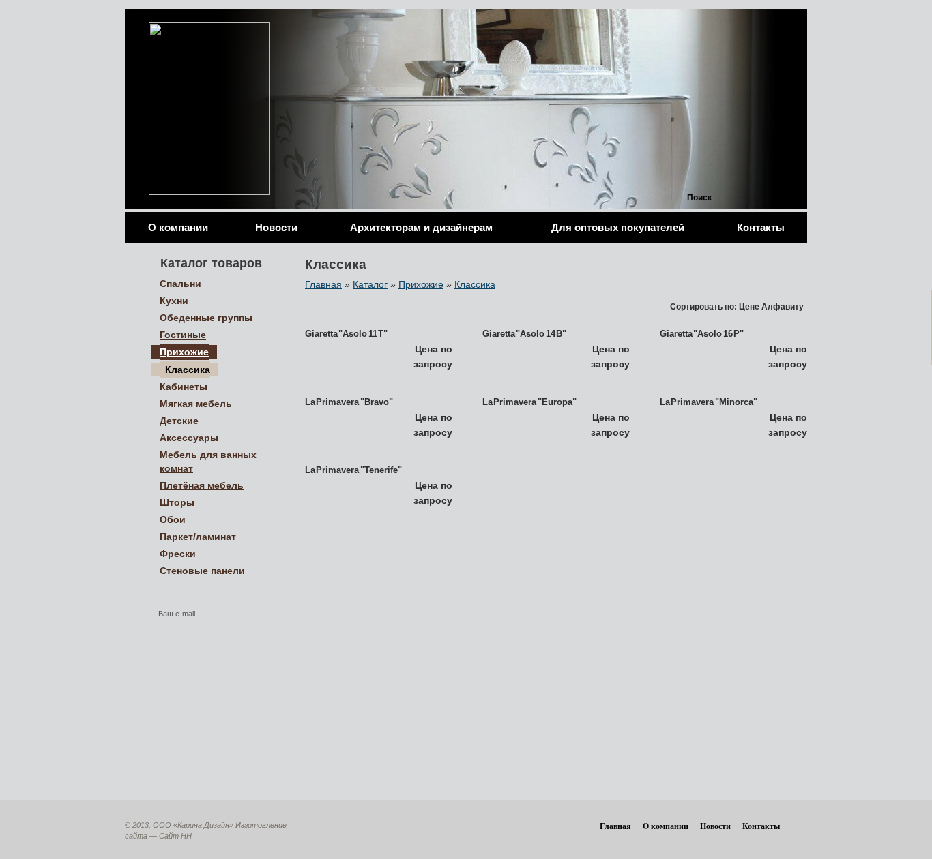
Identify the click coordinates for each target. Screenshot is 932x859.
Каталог (370, 284)
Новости (276, 227)
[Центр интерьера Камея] (209, 108)
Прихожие (420, 284)
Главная (323, 284)
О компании (178, 227)
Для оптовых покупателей (617, 227)
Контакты (761, 227)
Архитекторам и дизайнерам (421, 227)
